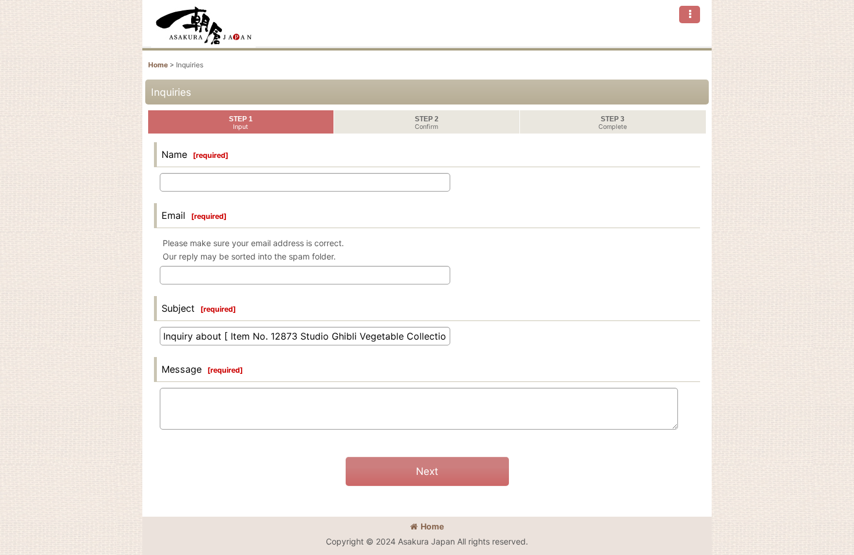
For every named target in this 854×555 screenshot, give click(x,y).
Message (182, 369)
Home (432, 526)
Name (174, 154)
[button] (689, 14)
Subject (178, 308)
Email (173, 215)
